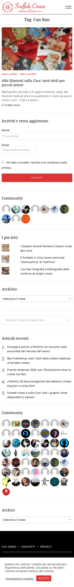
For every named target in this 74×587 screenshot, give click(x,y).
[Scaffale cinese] (6, 491)
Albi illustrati (9, 74)
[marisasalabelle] (25, 481)
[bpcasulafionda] (54, 452)
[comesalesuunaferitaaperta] (15, 452)
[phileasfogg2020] (6, 472)
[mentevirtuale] (25, 433)
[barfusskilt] (15, 423)
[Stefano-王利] (54, 443)
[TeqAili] (64, 452)
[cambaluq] (6, 443)
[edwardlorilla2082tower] (6, 433)
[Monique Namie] (15, 209)
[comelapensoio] (35, 472)
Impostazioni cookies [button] (19, 578)
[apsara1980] (54, 423)
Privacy (46, 546)
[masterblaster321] (45, 433)
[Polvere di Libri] (45, 209)
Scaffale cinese (12, 105)
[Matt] (35, 452)
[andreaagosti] (54, 472)
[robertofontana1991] (6, 218)
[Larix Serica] (35, 209)
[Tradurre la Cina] (15, 218)
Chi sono (9, 546)
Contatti (28, 546)
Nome (5, 130)
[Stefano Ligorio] (35, 462)
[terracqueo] (25, 472)
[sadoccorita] (15, 433)
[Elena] (54, 209)
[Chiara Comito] (35, 433)
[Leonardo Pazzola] (15, 462)
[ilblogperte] (64, 443)
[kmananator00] (15, 481)
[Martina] (45, 481)
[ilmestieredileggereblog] (64, 472)
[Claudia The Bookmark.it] (6, 462)
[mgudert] (64, 481)
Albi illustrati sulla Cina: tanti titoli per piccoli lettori (33, 82)
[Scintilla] (45, 462)
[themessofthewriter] (25, 218)
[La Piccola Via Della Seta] (25, 452)
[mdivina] (6, 423)
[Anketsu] (25, 209)
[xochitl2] (35, 423)
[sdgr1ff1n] (45, 423)
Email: (5, 145)
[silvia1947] (15, 472)
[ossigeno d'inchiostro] (35, 443)
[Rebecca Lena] (54, 433)
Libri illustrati (28, 74)
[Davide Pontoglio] (6, 481)
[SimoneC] (25, 423)
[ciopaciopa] (15, 443)
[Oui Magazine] (64, 433)
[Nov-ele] (64, 209)
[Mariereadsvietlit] (54, 481)
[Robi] (35, 481)
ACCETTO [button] (44, 578)
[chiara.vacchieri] (25, 443)
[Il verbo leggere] (6, 209)
